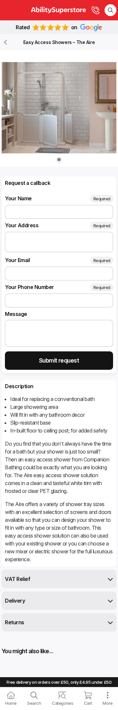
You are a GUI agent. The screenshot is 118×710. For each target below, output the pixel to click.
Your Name (18, 198)
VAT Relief (17, 579)
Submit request (59, 360)
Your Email (17, 260)
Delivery (15, 600)
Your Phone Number (29, 287)
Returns (14, 622)
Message (16, 314)
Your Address (21, 225)
